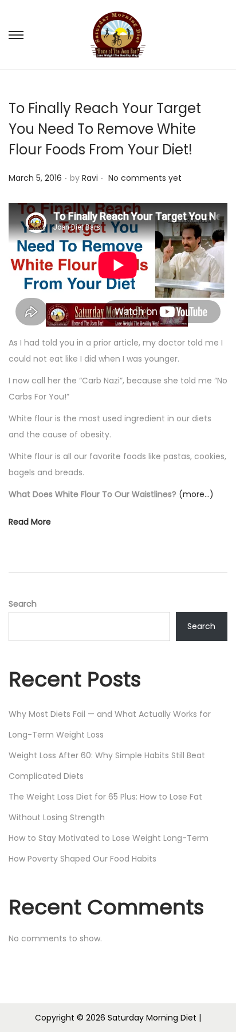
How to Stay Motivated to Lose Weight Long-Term (109, 838)
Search (23, 604)
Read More (30, 521)
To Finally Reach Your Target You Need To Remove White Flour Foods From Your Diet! (105, 129)
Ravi (90, 178)
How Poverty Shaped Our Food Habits (82, 858)
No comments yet (145, 178)
